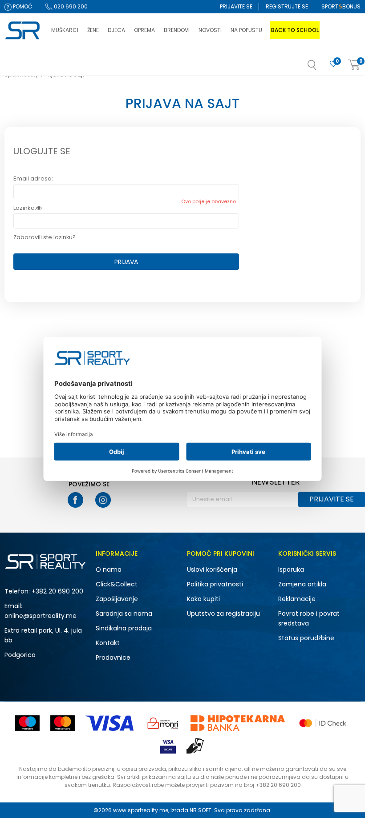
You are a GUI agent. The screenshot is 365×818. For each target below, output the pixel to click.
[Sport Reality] (23, 30)
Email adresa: (33, 178)
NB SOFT (200, 810)
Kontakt (108, 642)
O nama (109, 569)
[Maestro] (27, 723)
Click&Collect (117, 584)
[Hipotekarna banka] (238, 723)
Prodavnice (113, 657)
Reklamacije (297, 598)
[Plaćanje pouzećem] (196, 746)
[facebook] (75, 500)
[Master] (62, 723)
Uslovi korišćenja (212, 569)
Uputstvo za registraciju (223, 613)
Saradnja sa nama (124, 613)
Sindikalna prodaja (124, 628)
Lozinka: (24, 208)
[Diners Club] (163, 723)
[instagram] (103, 500)
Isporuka (291, 569)
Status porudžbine (306, 638)
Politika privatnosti (215, 584)
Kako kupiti (203, 598)
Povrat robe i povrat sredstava (309, 618)
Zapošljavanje (117, 598)
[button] (321, 68)
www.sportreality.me (140, 810)
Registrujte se (287, 6)
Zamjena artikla (302, 584)
